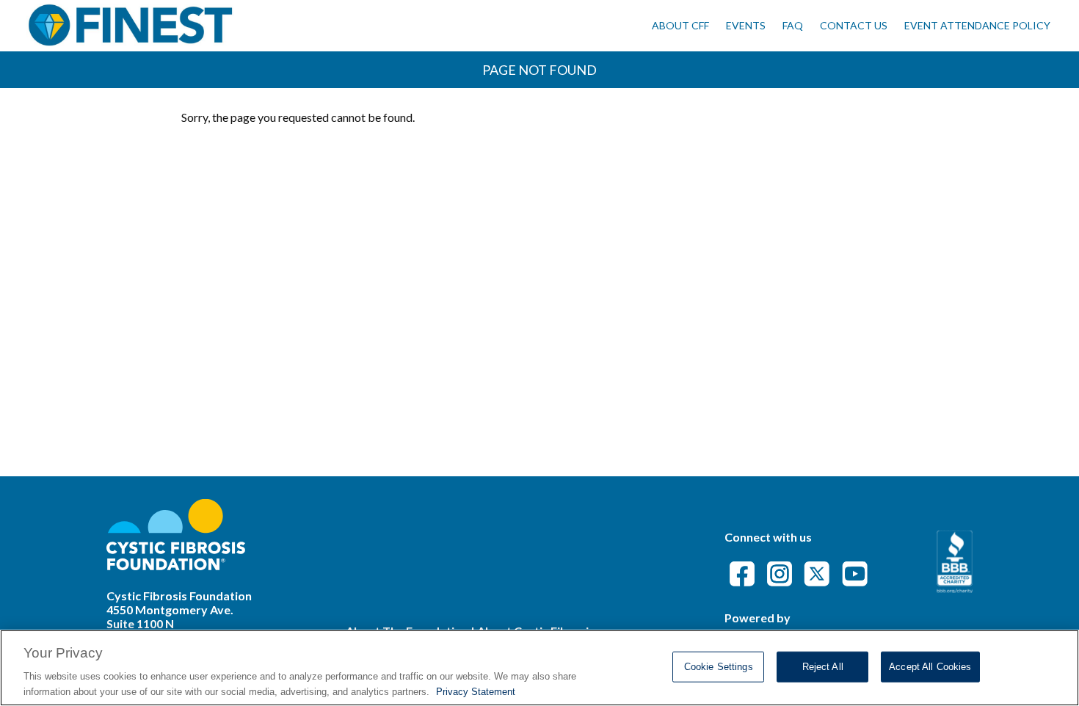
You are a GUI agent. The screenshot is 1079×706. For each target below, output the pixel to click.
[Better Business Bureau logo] (955, 588)
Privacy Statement (475, 690)
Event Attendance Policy (977, 25)
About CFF (680, 25)
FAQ (792, 25)
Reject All (822, 666)
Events (746, 25)
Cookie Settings (718, 666)
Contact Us (853, 25)
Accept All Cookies (930, 666)
